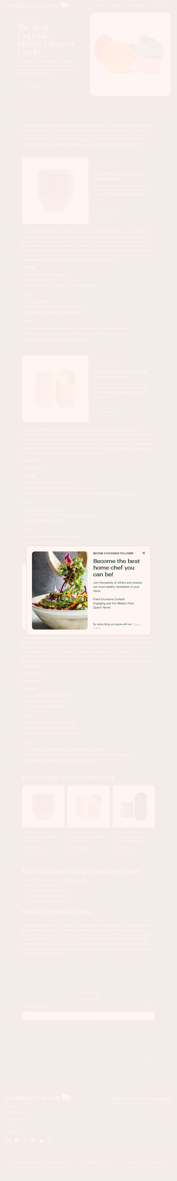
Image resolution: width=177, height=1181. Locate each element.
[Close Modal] (144, 553)
